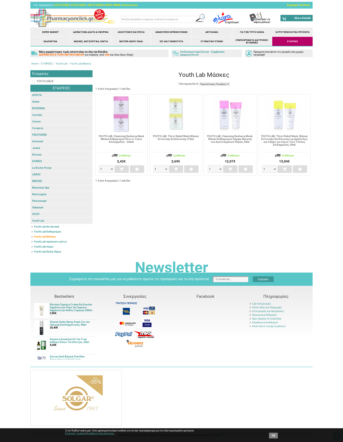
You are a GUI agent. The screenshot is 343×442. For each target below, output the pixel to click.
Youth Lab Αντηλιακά (46, 226)
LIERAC (36, 174)
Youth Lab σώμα (43, 246)
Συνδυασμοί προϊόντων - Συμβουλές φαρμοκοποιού (202, 53)
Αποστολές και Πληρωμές (267, 307)
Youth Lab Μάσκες (45, 236)
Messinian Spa (40, 187)
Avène (35, 101)
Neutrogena (39, 194)
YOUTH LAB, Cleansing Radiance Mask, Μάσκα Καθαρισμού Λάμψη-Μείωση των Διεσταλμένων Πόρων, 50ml (230, 139)
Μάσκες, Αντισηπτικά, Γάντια (91, 41)
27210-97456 (61, 5)
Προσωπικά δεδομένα (264, 314)
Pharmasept (39, 200)
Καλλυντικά (50, 41)
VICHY (35, 214)
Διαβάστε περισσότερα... (101, 433)
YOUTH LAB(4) (44, 81)
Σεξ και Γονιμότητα (171, 41)
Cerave (36, 121)
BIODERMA (38, 108)
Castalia (37, 114)
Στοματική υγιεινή (212, 41)
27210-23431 (78, 5)
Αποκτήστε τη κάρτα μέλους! (269, 326)
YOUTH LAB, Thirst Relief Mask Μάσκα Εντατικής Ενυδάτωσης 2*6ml (176, 137)
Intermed (37, 141)
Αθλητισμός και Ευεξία (131, 32)
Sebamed (37, 207)
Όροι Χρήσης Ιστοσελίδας (267, 318)
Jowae (36, 148)
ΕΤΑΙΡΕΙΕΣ (292, 41)
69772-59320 (95, 5)
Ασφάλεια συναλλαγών (265, 322)
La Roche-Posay (41, 167)
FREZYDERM (39, 134)
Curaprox (37, 128)
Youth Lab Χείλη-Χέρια (47, 251)
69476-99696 (112, 5)
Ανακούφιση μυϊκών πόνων (171, 32)
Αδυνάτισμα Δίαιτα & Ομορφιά (90, 32)
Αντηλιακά (211, 32)
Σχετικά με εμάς (261, 303)
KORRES (37, 161)
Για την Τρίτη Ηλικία (252, 32)
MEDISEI (37, 181)
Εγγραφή (292, 5)
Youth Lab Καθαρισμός (47, 231)
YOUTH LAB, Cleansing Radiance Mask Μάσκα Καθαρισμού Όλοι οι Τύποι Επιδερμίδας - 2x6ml (121, 139)
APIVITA (37, 95)
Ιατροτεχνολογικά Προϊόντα (292, 32)
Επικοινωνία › (130, 5)
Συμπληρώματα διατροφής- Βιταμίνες (252, 41)
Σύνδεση (304, 5)
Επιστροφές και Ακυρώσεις (268, 311)
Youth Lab (38, 220)
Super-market (50, 32)
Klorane (36, 154)
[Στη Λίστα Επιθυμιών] (137, 169)
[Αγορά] (122, 169)
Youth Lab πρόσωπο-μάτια (50, 241)
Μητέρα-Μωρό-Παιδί (131, 41)
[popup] (124, 334)
